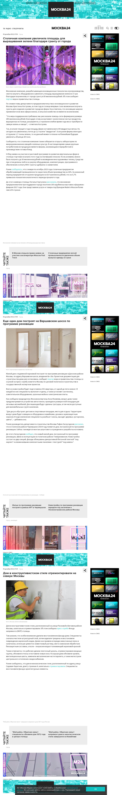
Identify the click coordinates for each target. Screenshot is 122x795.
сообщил (29, 434)
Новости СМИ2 (7, 300)
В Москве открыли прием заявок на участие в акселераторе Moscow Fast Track (28, 255)
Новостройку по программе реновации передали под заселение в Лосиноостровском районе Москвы (65, 507)
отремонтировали (57, 666)
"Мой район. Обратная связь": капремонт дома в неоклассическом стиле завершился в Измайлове (64, 734)
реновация (14, 520)
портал (9, 99)
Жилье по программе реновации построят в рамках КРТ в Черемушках (29, 506)
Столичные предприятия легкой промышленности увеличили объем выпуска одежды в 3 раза (64, 255)
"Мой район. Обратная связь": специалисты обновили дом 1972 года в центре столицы (28, 734)
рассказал (79, 424)
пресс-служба (62, 628)
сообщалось (17, 169)
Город (21, 34)
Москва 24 (61, 28)
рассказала (51, 182)
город (8, 268)
